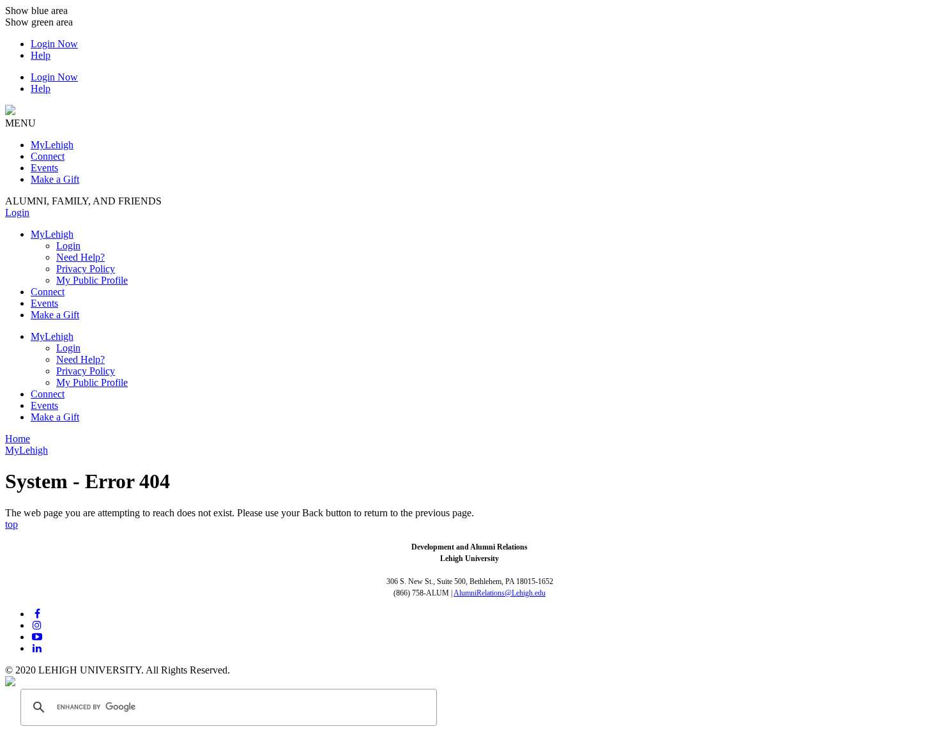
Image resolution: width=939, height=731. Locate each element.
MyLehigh (52, 336)
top (11, 524)
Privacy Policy (85, 268)
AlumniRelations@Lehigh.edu (500, 593)
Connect (48, 394)
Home (17, 438)
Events (44, 405)
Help (40, 55)
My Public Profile (92, 280)
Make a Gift (55, 417)
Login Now (54, 43)
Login (17, 212)
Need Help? (80, 257)
